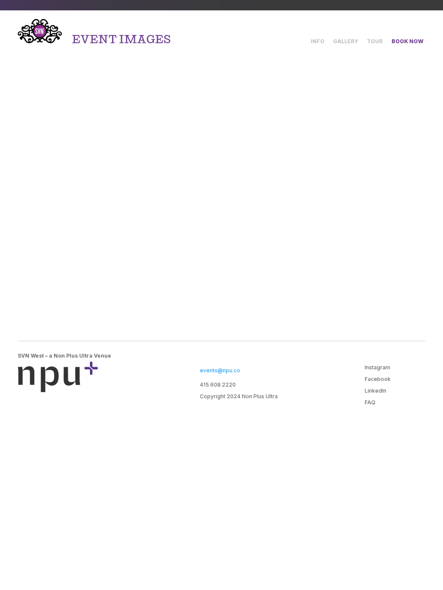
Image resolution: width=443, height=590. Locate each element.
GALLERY (345, 41)
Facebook (378, 379)
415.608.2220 (218, 384)
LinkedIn (375, 390)
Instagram (377, 367)
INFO (317, 41)
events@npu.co (220, 370)
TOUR (374, 41)
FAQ (370, 402)
